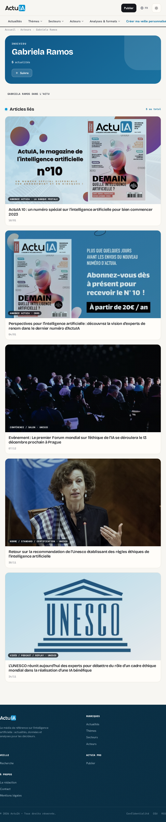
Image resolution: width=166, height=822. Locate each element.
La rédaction (8, 782)
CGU (155, 813)
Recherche (7, 763)
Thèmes (33, 21)
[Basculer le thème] (156, 8)
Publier (129, 8)
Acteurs (75, 21)
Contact (5, 789)
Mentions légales (11, 795)
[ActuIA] (15, 8)
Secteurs (54, 21)
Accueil (10, 29)
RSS (163, 813)
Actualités (15, 21)
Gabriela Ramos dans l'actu (28, 93)
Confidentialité (137, 813)
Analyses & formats (103, 21)
